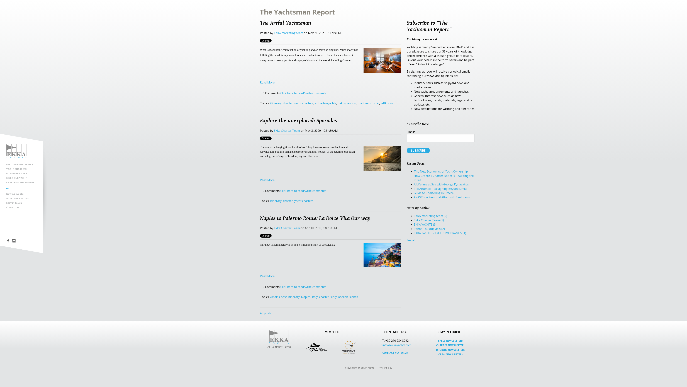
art (317, 103)
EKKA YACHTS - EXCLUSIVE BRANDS (440, 233)
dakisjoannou (347, 103)
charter (288, 103)
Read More (267, 82)
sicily (333, 297)
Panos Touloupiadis (429, 229)
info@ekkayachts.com (396, 345)
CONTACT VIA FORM (395, 352)
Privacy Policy (385, 367)
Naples (306, 297)
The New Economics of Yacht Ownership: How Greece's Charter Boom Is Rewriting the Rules (444, 175)
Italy (315, 297)
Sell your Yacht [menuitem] (16, 178)
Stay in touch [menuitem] (14, 202)
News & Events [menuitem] (14, 193)
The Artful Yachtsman (285, 23)
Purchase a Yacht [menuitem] (17, 173)
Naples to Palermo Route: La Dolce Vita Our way (315, 218)
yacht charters (303, 103)
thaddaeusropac (368, 103)
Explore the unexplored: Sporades (298, 120)
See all (411, 240)
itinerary (276, 103)
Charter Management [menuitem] (20, 182)
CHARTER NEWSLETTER (450, 345)
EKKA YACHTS (425, 224)
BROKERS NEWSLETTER (450, 350)
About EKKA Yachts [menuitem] (17, 198)
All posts (265, 313)
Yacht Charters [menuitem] (16, 169)
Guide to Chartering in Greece (434, 193)
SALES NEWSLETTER (450, 340)
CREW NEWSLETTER (450, 354)
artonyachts (328, 103)
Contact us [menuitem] (12, 207)
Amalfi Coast (278, 297)
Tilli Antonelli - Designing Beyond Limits (440, 189)
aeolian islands (348, 297)
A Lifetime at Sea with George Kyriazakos (441, 184)
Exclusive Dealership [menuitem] (19, 164)
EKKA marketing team (288, 33)
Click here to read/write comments (303, 93)
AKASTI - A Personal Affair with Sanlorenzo (442, 197)
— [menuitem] (8, 188)
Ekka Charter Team (287, 131)
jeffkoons (387, 103)
